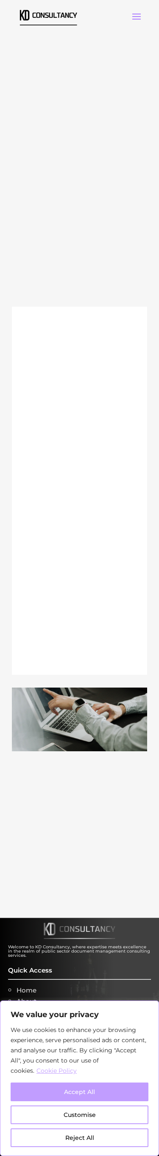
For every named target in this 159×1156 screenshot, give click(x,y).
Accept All (79, 1092)
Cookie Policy (56, 1070)
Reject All (79, 1138)
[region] (79, 1078)
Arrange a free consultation (68, 872)
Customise (80, 1115)
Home (26, 990)
